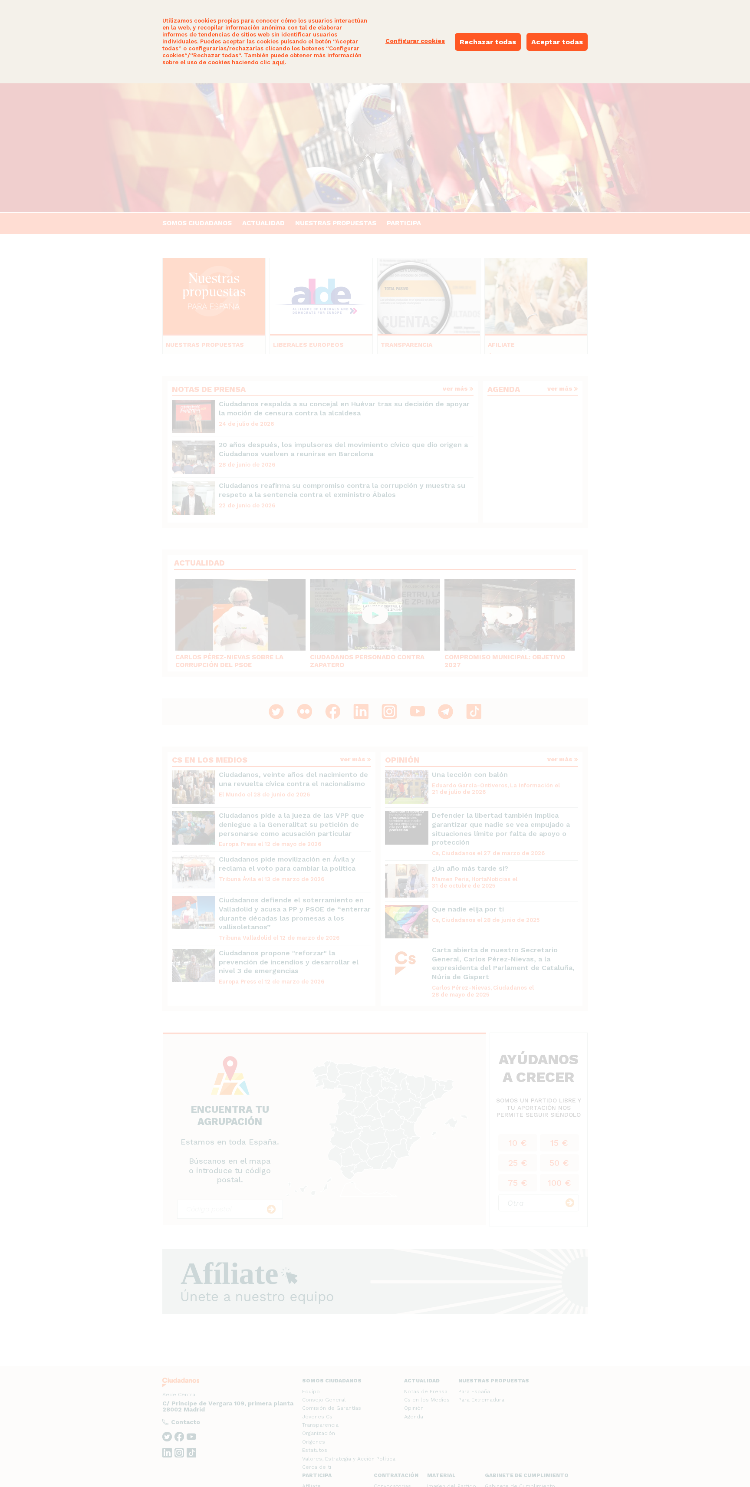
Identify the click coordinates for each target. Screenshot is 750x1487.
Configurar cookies (415, 40)
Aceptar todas (557, 42)
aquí (278, 62)
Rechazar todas (488, 42)
